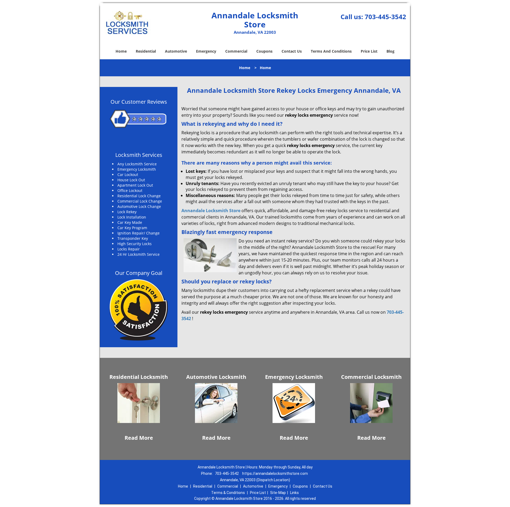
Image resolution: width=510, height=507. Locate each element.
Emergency (206, 51)
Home (121, 51)
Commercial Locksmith (371, 376)
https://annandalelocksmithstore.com (275, 473)
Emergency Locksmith (294, 376)
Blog (390, 51)
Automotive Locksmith (216, 376)
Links (294, 493)
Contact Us (292, 51)
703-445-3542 (385, 16)
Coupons (264, 51)
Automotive (176, 51)
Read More (139, 437)
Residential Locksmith (138, 376)
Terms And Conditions (331, 51)
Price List (369, 51)
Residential (146, 51)
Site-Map (278, 493)
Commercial (236, 51)
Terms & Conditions (228, 493)
